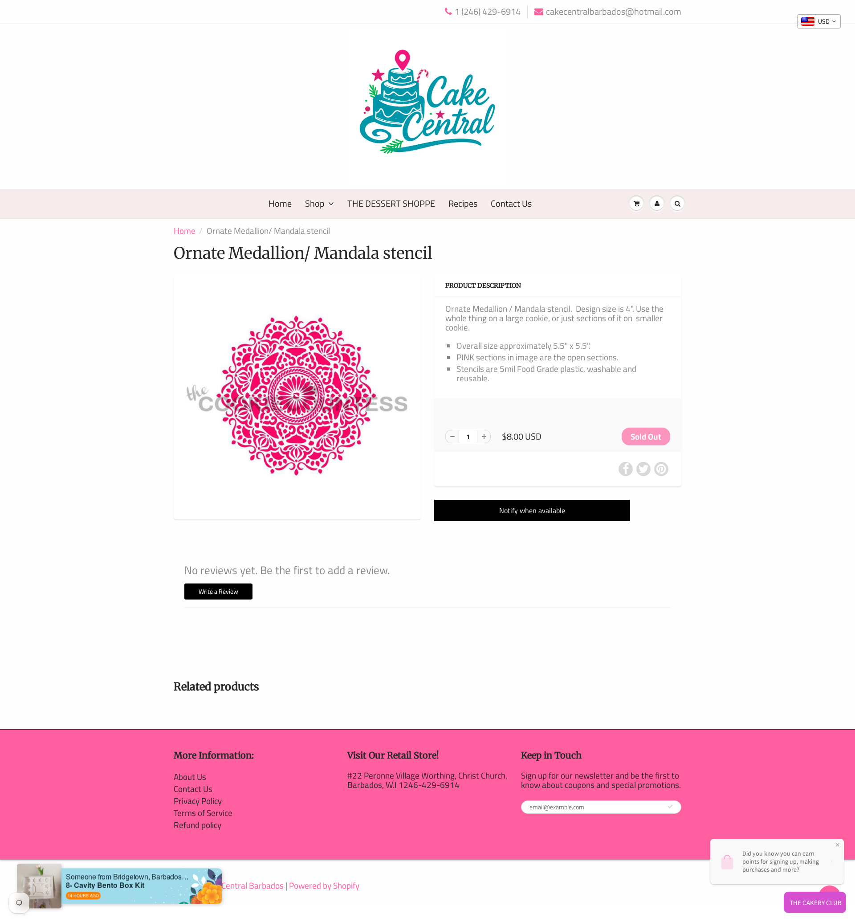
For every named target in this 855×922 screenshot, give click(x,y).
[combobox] (819, 21)
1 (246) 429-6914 (488, 11)
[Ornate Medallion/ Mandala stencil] (297, 395)
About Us (190, 776)
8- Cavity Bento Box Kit (105, 869)
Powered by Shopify (324, 885)
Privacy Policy (198, 800)
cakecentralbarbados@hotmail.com (613, 11)
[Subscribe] (670, 807)
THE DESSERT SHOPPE (391, 203)
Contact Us (511, 203)
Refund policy (197, 824)
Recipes (462, 203)
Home (280, 203)
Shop (315, 203)
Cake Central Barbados (243, 885)
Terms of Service (203, 812)
